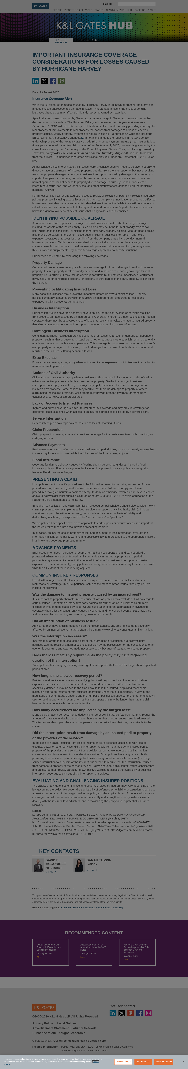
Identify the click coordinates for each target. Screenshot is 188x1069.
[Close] (184, 1062)
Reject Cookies (143, 1062)
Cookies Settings (123, 1062)
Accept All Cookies (164, 1062)
